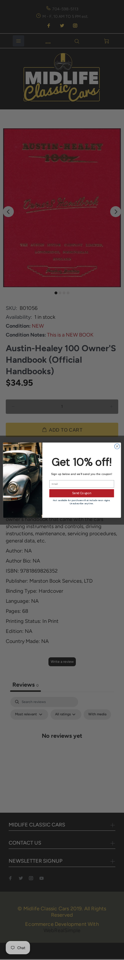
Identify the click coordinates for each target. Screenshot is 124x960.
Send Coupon (81, 493)
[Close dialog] (117, 446)
